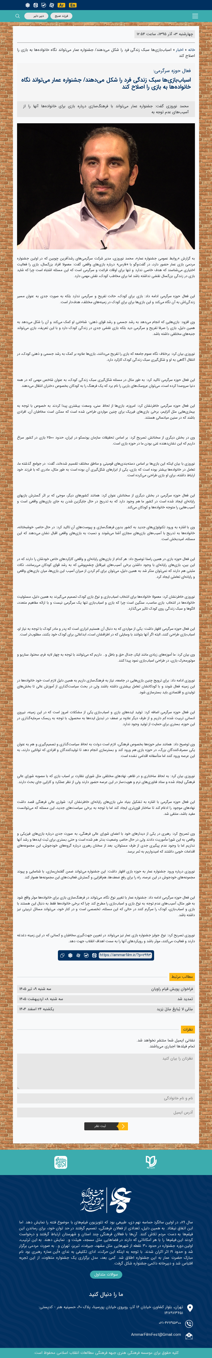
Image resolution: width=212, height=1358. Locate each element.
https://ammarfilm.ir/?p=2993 (125, 955)
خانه (191, 50)
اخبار (179, 50)
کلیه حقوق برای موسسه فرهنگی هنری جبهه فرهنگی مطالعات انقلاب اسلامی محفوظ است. (106, 1353)
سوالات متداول (106, 1274)
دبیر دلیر (39, 15)
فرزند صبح (61, 15)
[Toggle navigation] (195, 16)
